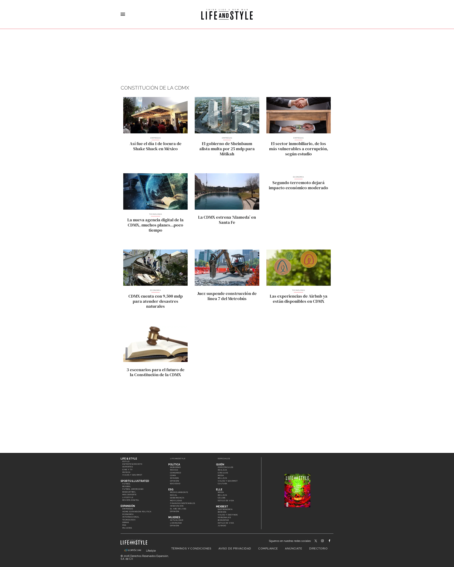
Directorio (318, 548)
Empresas (155, 138)
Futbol (126, 484)
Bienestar (223, 520)
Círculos (223, 473)
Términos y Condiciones (191, 548)
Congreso (175, 473)
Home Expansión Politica (136, 512)
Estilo (125, 461)
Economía (298, 177)
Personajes (224, 517)
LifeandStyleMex (316, 541)
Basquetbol (129, 492)
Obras (125, 522)
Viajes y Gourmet (132, 475)
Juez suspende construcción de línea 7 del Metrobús (227, 296)
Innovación (177, 506)
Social (173, 495)
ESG (124, 525)
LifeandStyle (178, 459)
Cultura (222, 484)
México (174, 470)
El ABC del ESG (178, 509)
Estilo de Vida (226, 523)
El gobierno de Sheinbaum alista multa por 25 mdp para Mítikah (227, 149)
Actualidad (176, 520)
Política (174, 464)
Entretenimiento (132, 464)
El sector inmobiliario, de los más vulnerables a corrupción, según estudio (298, 149)
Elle (219, 489)
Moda (221, 475)
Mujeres (127, 528)
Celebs (221, 498)
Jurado (222, 526)
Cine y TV (127, 470)
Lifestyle (128, 497)
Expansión (128, 506)
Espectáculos (225, 467)
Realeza (222, 470)
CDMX (173, 475)
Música (126, 472)
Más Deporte (129, 495)
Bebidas (222, 512)
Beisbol (126, 486)
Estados (174, 478)
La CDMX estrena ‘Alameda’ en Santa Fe (227, 219)
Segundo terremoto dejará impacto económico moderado (298, 185)
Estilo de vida (226, 501)
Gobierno (175, 467)
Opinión (174, 481)
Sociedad (175, 484)
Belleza (222, 478)
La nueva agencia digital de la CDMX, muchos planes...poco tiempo (155, 225)
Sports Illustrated (135, 481)
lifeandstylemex (325, 541)
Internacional (130, 517)
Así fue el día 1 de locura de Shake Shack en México (155, 146)
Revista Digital (130, 500)
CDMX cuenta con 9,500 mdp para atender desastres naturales (155, 301)
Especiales (224, 459)
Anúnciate (293, 548)
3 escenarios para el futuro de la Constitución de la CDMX (155, 372)
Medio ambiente (179, 492)
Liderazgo (176, 523)
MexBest (222, 506)
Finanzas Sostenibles (182, 503)
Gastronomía (225, 509)
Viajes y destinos (228, 515)
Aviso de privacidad (234, 548)
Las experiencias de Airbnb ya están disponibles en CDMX (298, 298)
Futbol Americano (132, 489)
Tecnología (155, 214)
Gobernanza (177, 498)
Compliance (268, 548)
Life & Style (129, 458)
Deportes (127, 467)
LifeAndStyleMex (332, 541)
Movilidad (176, 501)
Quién (220, 464)
